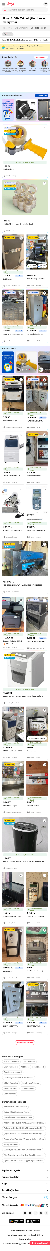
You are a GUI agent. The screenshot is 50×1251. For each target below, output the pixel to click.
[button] (3, 4)
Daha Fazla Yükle (25, 1042)
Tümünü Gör (41, 57)
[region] (26, 66)
